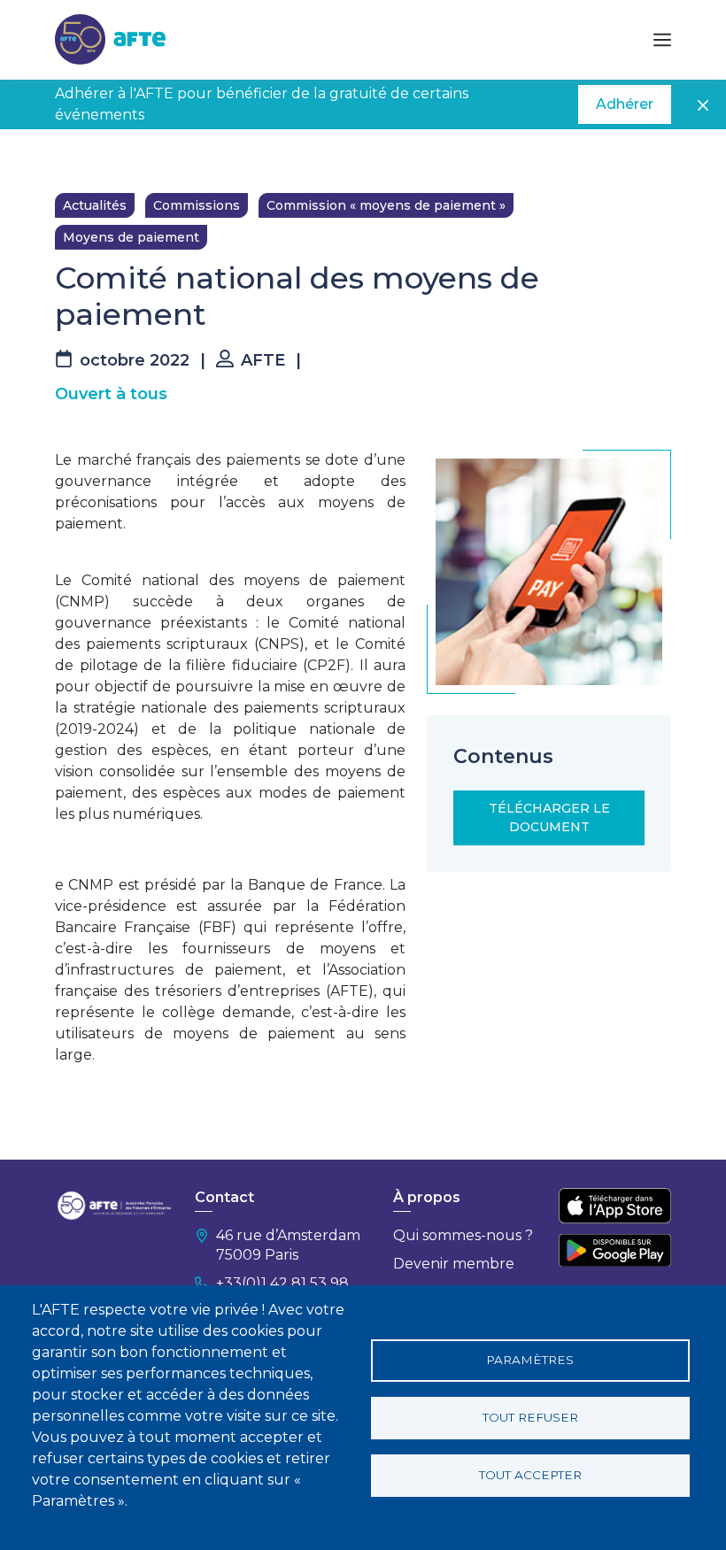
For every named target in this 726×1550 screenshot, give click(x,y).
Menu (662, 40)
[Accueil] (110, 38)
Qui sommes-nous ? (463, 1235)
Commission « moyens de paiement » (386, 205)
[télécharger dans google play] (615, 1250)
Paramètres (530, 1360)
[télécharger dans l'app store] (615, 1205)
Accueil (77, 156)
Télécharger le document (549, 817)
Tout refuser (530, 1417)
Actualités (95, 205)
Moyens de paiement (131, 237)
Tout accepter (530, 1475)
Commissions (196, 205)
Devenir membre (453, 1263)
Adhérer (624, 104)
